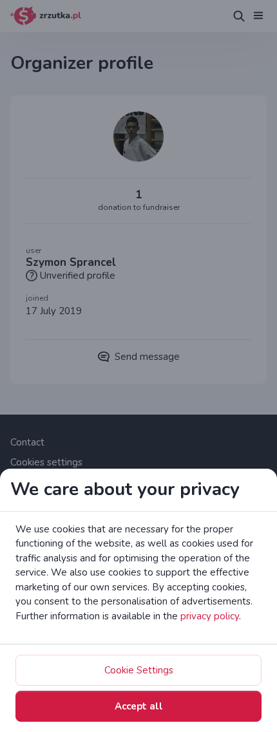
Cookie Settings (138, 670)
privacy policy (209, 616)
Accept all (139, 706)
